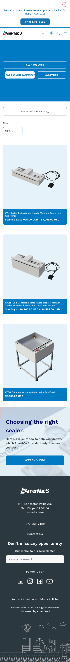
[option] (44, 33)
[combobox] (12, 131)
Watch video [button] (35, 460)
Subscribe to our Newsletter (35, 551)
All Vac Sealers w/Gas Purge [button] (20, 75)
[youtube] (49, 581)
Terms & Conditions (24, 599)
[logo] (12, 33)
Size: (6, 123)
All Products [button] (35, 65)
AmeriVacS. (44, 611)
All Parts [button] (51, 75)
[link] (35, 21)
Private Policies (49, 599)
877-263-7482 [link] (35, 524)
